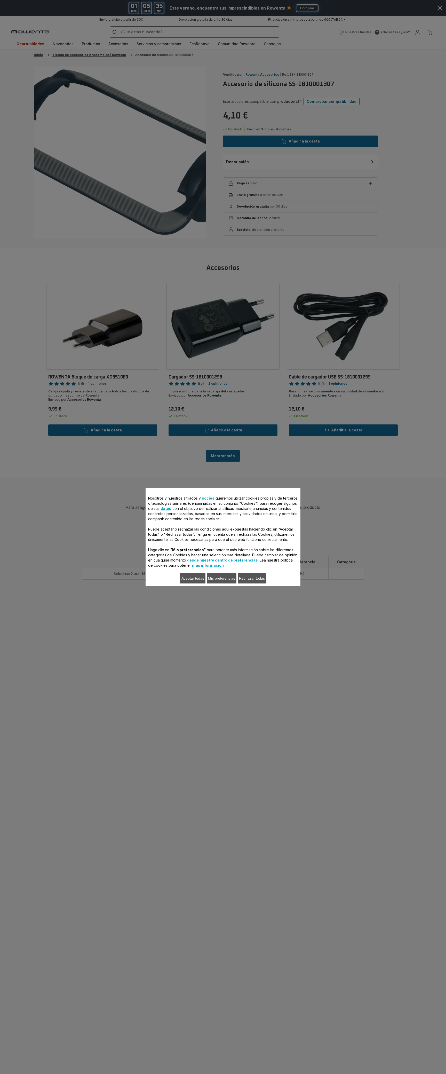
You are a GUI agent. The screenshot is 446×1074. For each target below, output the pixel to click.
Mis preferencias (221, 578)
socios (208, 498)
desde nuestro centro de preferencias (222, 560)
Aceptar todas (192, 578)
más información (208, 565)
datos (166, 508)
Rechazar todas (252, 578)
